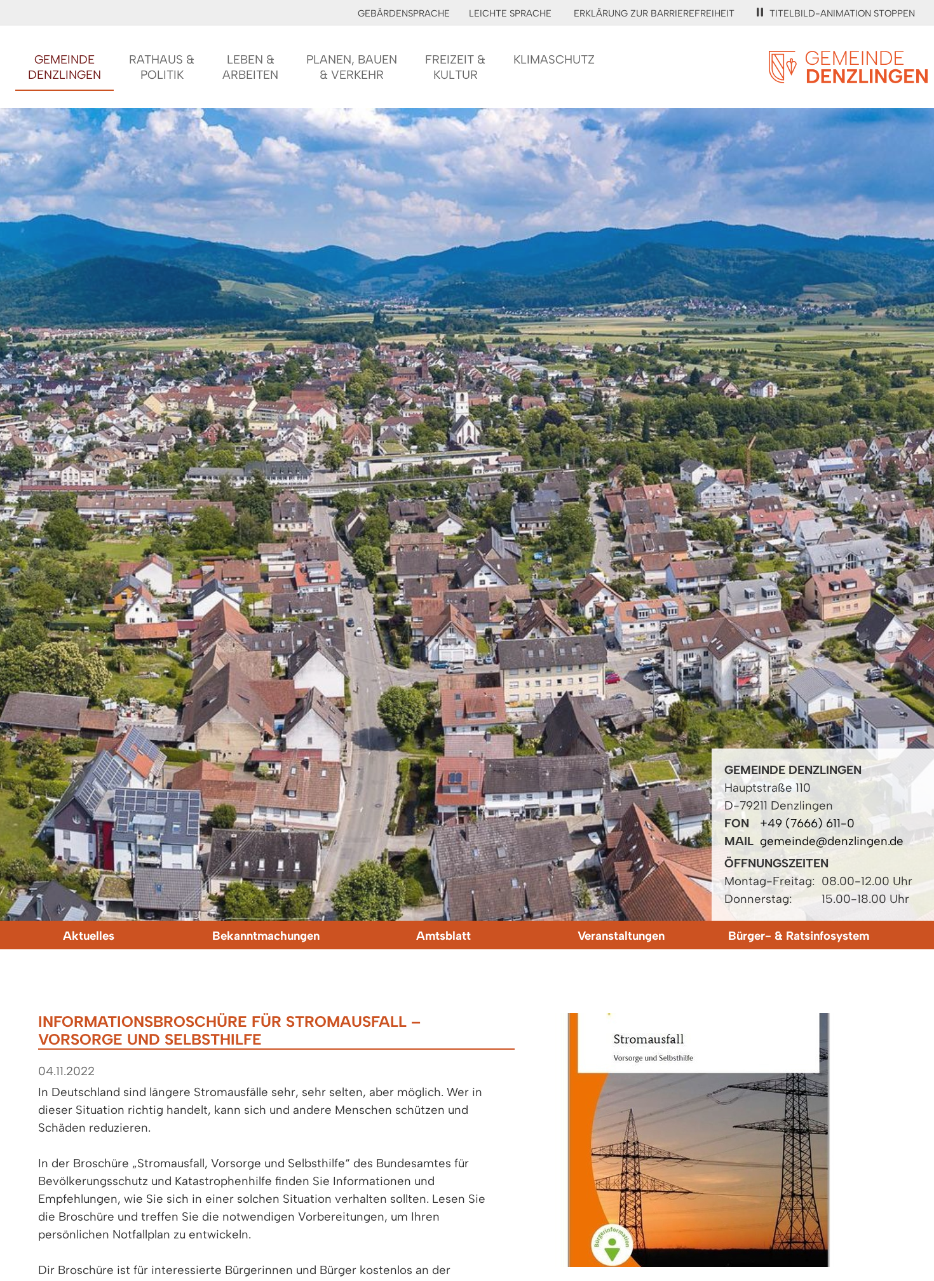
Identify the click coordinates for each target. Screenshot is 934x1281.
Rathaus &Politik (161, 67)
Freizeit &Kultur (455, 67)
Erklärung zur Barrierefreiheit (654, 13)
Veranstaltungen (621, 935)
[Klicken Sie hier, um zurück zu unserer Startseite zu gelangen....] (848, 76)
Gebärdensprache (404, 13)
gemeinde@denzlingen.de (832, 841)
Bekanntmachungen (266, 935)
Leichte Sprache (510, 13)
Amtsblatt (443, 935)
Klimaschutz (554, 59)
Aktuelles (88, 935)
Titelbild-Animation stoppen (842, 13)
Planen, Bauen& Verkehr (351, 67)
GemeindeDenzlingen (64, 67)
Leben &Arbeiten (250, 67)
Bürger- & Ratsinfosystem (798, 935)
